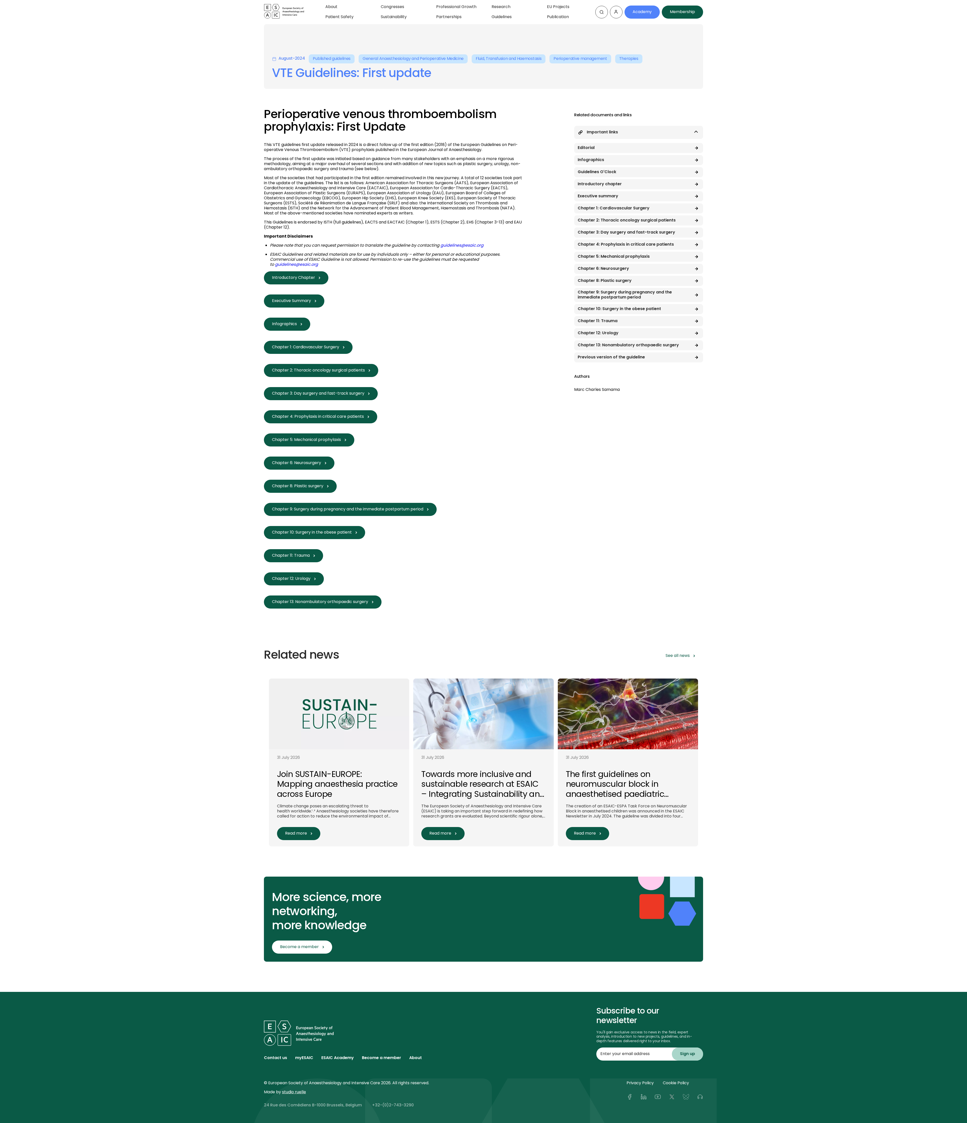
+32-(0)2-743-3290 (393, 1105)
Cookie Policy (676, 1083)
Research (501, 7)
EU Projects (558, 7)
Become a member (381, 1058)
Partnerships (449, 17)
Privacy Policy (640, 1083)
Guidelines (502, 17)
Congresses (392, 7)
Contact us (275, 1058)
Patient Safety (339, 17)
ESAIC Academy (337, 1058)
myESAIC (304, 1058)
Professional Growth (456, 7)
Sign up (687, 1054)
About (331, 7)
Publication (558, 17)
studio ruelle (294, 1092)
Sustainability (394, 17)
